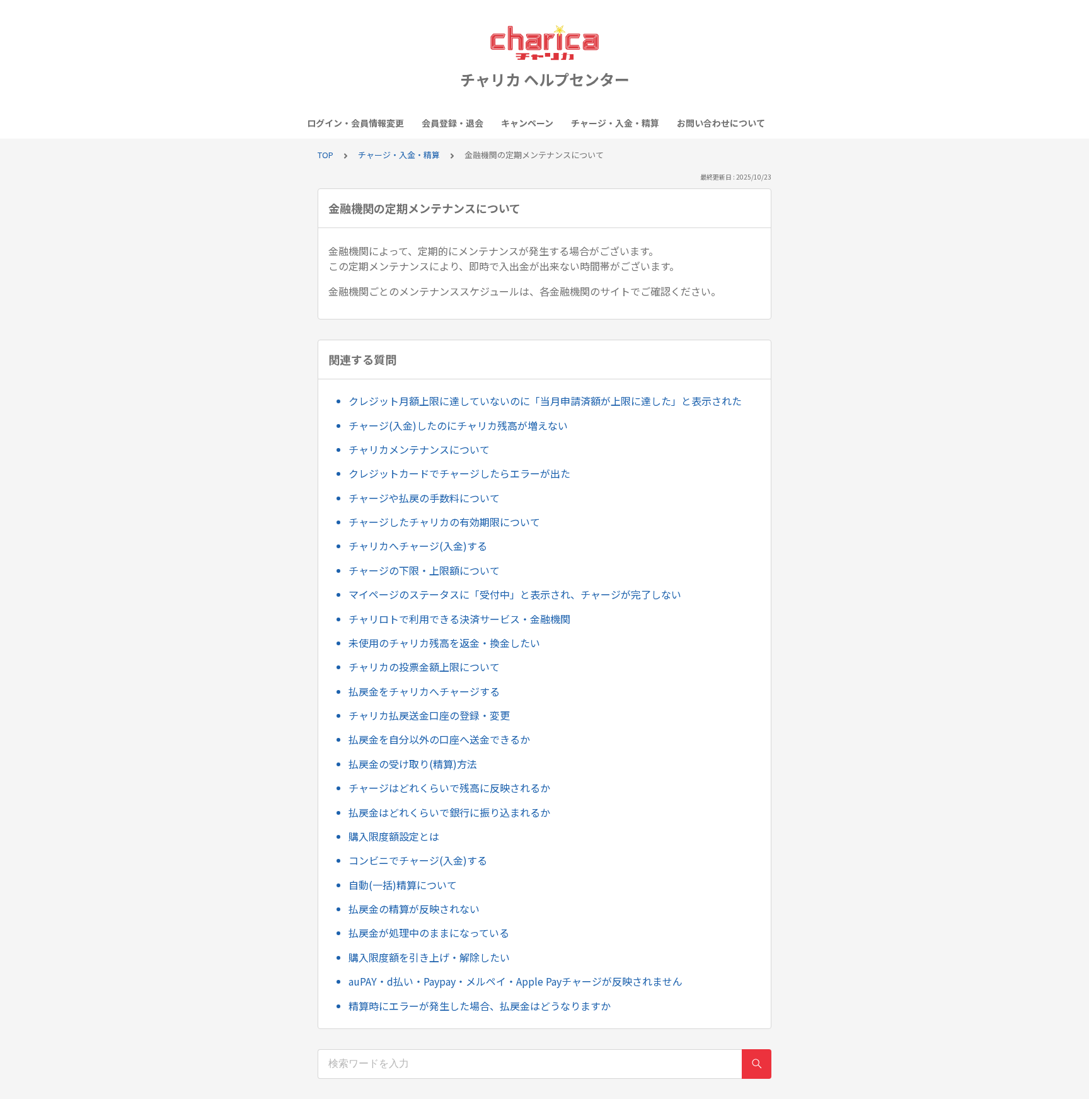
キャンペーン (527, 123)
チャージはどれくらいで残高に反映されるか (449, 787)
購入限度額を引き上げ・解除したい (429, 957)
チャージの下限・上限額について (424, 570)
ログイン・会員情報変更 (355, 123)
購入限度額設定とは (394, 836)
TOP (325, 155)
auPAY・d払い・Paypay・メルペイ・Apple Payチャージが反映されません (516, 981)
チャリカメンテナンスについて (419, 449)
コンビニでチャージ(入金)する (418, 860)
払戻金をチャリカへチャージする (424, 691)
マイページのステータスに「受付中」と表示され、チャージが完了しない (515, 594)
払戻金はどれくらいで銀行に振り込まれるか (449, 812)
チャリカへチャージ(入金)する (418, 545)
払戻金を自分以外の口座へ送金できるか (439, 739)
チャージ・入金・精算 (615, 123)
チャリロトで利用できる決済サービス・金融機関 (459, 618)
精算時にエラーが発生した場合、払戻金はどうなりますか (480, 1005)
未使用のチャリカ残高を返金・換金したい (444, 642)
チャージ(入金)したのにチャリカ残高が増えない (458, 425)
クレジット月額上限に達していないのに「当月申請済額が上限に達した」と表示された (545, 400)
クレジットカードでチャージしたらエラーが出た (459, 473)
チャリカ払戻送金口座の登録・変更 (429, 715)
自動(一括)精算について (403, 884)
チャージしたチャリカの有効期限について (444, 521)
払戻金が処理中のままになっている (429, 932)
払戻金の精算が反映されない (414, 908)
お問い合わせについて (721, 123)
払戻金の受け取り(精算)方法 (413, 763)
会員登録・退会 (452, 123)
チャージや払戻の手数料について (424, 497)
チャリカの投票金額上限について (424, 666)
